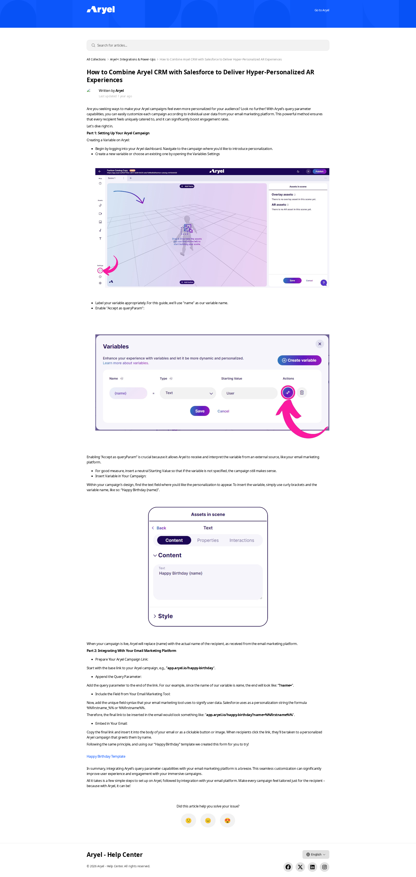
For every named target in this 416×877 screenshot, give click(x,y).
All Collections (96, 59)
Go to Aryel (322, 10)
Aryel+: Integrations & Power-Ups (133, 59)
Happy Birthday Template (106, 756)
